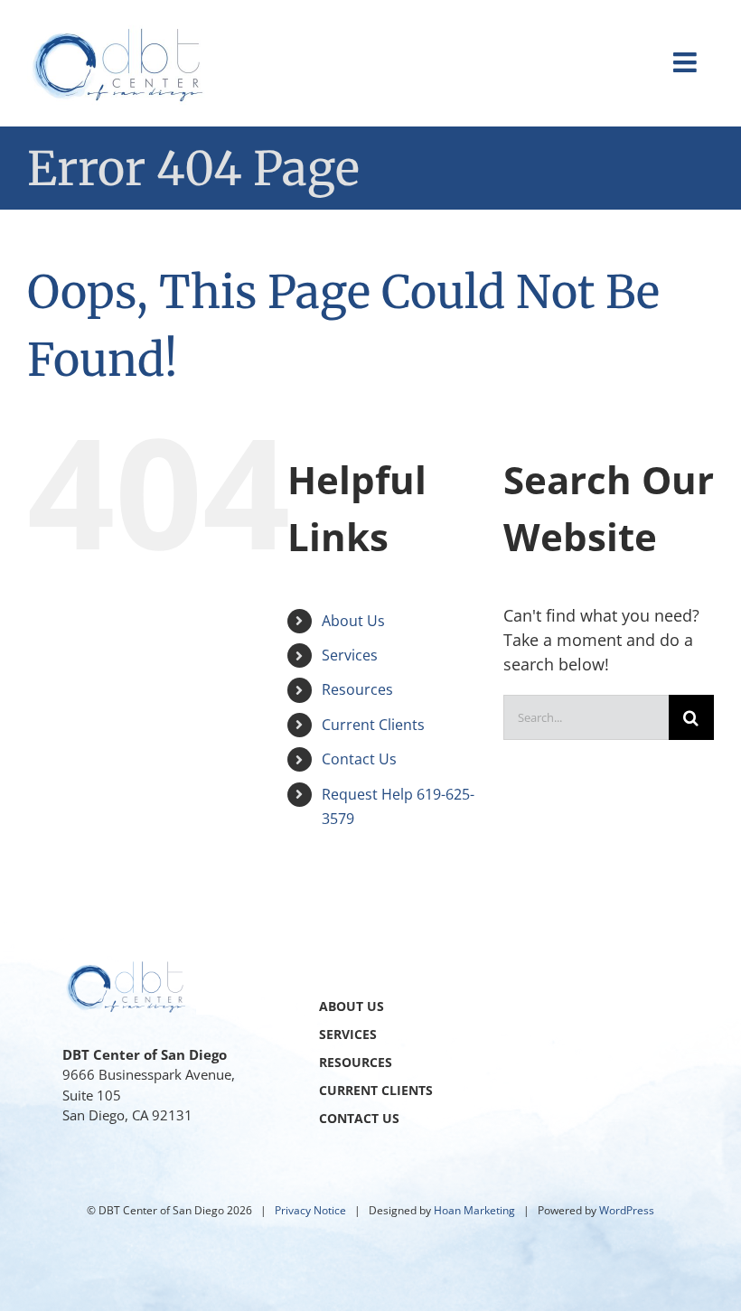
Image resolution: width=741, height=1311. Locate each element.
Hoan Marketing (474, 1210)
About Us (353, 621)
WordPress (626, 1210)
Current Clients (373, 725)
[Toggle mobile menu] (687, 62)
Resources (357, 689)
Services (350, 655)
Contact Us (359, 759)
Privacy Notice (310, 1210)
